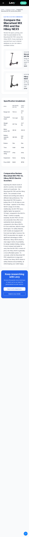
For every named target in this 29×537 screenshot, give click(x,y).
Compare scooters (10, 9)
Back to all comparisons (15, 289)
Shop (23, 3)
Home (2, 9)
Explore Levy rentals (14, 294)
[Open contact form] (26, 533)
